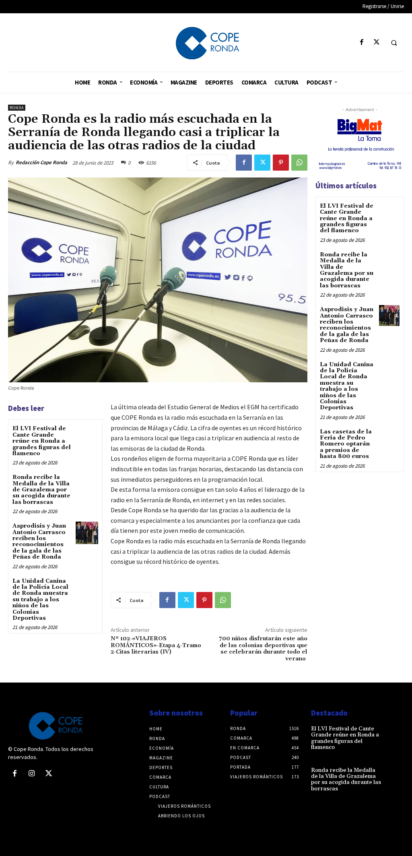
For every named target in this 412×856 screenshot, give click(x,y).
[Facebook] (361, 42)
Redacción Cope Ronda (41, 162)
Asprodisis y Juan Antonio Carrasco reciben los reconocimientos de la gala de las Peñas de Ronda (39, 541)
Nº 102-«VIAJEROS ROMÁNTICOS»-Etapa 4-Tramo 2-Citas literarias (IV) (156, 645)
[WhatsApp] (299, 163)
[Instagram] (31, 773)
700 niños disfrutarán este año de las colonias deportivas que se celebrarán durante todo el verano (263, 648)
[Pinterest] (281, 163)
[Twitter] (376, 42)
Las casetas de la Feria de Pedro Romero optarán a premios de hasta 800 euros (346, 444)
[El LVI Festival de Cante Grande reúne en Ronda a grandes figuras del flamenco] (87, 435)
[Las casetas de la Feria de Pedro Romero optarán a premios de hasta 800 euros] (389, 437)
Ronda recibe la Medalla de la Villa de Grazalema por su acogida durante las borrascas (41, 490)
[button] (394, 43)
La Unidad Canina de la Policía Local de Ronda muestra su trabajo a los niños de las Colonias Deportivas (40, 600)
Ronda (17, 107)
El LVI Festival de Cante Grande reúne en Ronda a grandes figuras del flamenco (41, 441)
